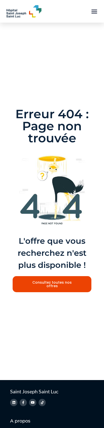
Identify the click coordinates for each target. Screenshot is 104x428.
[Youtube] (32, 402)
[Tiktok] (42, 402)
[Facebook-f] (23, 402)
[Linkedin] (13, 402)
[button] (94, 11)
